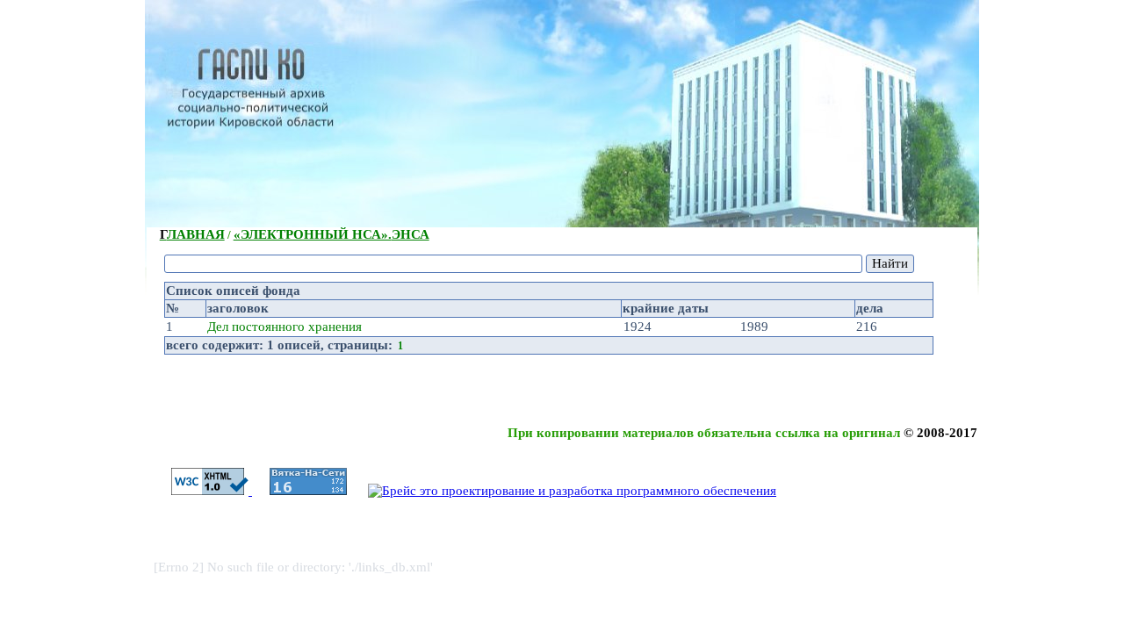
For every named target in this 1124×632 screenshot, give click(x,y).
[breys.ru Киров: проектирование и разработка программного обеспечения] (563, 491)
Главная (192, 234)
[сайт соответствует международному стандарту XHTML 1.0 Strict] (203, 491)
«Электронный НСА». (331, 234)
